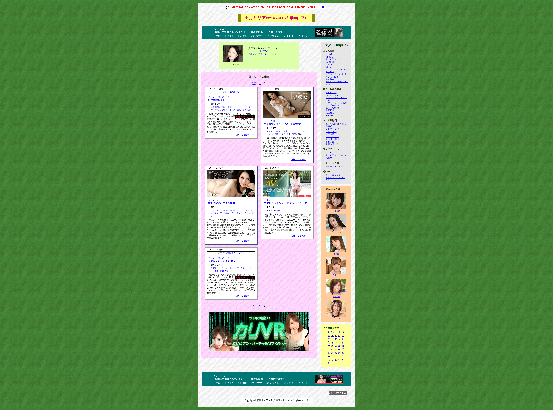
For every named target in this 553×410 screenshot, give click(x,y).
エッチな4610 (332, 105)
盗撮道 (329, 126)
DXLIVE (330, 153)
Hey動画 (330, 62)
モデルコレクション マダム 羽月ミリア (285, 203)
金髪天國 (330, 134)
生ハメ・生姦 (235, 110)
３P (283, 134)
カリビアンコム (272, 36)
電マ (294, 134)
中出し (230, 107)
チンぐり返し (237, 213)
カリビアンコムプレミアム (220, 97)
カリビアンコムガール (336, 155)
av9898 (329, 64)
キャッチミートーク (335, 166)
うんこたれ (331, 131)
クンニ (225, 110)
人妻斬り (330, 110)
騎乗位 (286, 131)
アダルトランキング (335, 177)
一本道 (217, 36)
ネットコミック (333, 175)
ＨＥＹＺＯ (228, 36)
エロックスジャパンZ (336, 74)
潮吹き (277, 134)
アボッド (330, 71)
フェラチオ (241, 268)
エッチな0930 (332, 108)
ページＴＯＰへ (338, 393)
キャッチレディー (334, 180)
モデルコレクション (275, 210)
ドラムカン (331, 142)
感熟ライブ (331, 158)
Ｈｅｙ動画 (242, 36)
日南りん (336, 275)
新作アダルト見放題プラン (337, 82)
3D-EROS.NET (332, 139)
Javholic (329, 84)
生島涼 (336, 254)
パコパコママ (256, 36)
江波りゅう (336, 232)
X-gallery (330, 79)
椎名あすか (336, 318)
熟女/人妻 (247, 110)
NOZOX (329, 115)
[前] (254, 83)
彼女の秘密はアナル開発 (221, 203)
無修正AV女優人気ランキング (230, 32)
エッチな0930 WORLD (336, 124)
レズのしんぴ (332, 129)
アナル (217, 110)
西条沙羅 (336, 297)
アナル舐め (225, 213)
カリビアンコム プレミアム (336, 69)
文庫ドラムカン (333, 144)
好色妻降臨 (215, 107)
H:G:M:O (330, 113)
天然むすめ (331, 92)
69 (231, 210)
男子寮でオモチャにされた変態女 (282, 124)
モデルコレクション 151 (221, 260)
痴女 (224, 107)
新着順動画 (257, 32)
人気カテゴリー (276, 32)
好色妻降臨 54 (216, 99)
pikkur (329, 67)
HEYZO (329, 57)
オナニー (239, 107)
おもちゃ (270, 131)
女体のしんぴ (332, 136)
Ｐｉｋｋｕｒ (303, 36)
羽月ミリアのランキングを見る (262, 54)
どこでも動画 (332, 77)
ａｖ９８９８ (288, 36)
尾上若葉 (336, 211)
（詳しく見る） (242, 135)
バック (303, 131)
